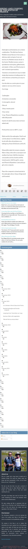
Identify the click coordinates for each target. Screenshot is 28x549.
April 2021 (5, 356)
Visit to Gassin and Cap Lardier (8, 228)
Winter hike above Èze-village (8, 236)
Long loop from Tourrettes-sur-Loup (13, 313)
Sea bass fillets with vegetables (12, 316)
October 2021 (6, 301)
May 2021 (5, 349)
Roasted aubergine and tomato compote (12, 309)
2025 (2, 258)
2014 (2, 419)
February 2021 (6, 368)
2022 (2, 277)
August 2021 (6, 331)
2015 (2, 413)
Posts (3, 436)
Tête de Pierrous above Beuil (11, 319)
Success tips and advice (22, 547)
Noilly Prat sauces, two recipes (8, 203)
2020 (2, 381)
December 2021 (6, 289)
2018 (2, 394)
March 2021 (5, 362)
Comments (5, 439)
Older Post (25, 196)
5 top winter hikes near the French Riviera (11, 211)
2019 (2, 388)
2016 (2, 406)
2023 (2, 271)
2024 (2, 264)
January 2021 (6, 374)
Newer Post (3, 196)
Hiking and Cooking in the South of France (11, 10)
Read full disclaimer (6, 539)
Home (14, 196)
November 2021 (7, 295)
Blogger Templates (13, 547)
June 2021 (5, 343)
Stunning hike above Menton (8, 219)
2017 (2, 400)
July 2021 (5, 337)
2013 (2, 425)
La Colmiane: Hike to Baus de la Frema (13, 305)
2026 (2, 252)
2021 (2, 283)
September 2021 (7, 325)
